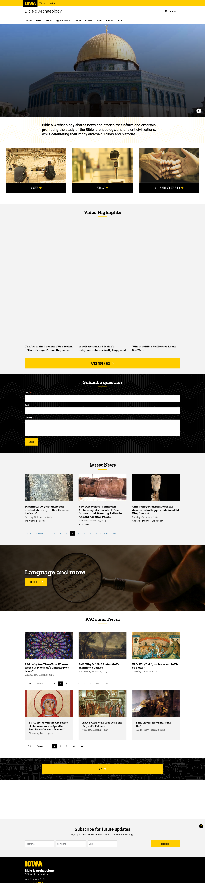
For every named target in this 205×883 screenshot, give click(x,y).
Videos (49, 20)
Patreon (88, 20)
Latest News (102, 465)
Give (120, 20)
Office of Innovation (47, 3)
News (38, 20)
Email (27, 405)
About (99, 20)
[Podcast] (102, 165)
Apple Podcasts (63, 20)
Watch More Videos (100, 363)
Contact (109, 20)
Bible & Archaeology (43, 11)
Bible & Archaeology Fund (167, 187)
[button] (171, 11)
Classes (28, 20)
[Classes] (36, 165)
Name (27, 393)
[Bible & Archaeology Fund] (169, 165)
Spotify (77, 20)
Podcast (101, 187)
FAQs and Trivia (102, 619)
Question (28, 417)
